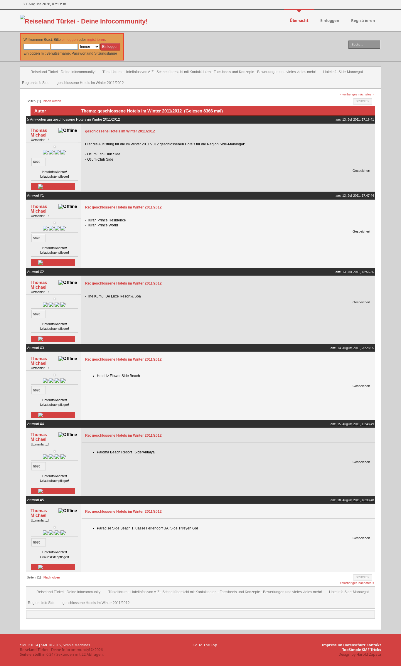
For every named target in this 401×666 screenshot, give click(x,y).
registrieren (96, 40)
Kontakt (373, 645)
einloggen (70, 40)
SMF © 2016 (51, 645)
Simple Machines (76, 645)
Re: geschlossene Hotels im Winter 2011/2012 (123, 207)
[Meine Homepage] (53, 186)
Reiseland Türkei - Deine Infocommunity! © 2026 (61, 649)
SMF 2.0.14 (29, 645)
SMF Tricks (371, 649)
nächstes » (366, 94)
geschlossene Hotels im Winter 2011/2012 (120, 131)
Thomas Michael (39, 132)
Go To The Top (205, 645)
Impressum (332, 645)
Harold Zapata (368, 654)
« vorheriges (349, 94)
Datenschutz (354, 645)
